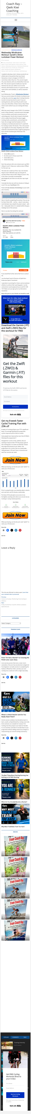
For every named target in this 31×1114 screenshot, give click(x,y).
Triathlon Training (16, 49)
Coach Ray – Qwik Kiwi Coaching (14, 7)
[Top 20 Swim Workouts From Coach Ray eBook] (15, 930)
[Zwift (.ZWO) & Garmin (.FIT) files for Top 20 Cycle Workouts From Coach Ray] (15, 888)
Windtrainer (15, 67)
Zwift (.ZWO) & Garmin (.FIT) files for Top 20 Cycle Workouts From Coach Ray (15, 896)
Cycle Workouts (6, 49)
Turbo (4, 62)
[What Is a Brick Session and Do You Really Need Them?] (15, 702)
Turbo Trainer (16, 62)
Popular (6, 1037)
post (15, 98)
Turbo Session (9, 62)
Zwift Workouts (23, 71)
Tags (25, 1037)
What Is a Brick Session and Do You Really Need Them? (13, 716)
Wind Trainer (9, 67)
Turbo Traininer (19, 64)
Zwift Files (11, 71)
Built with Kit (15, 414)
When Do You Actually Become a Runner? (14, 802)
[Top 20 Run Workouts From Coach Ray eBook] (15, 867)
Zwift (7, 71)
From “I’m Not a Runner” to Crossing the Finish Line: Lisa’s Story (15, 659)
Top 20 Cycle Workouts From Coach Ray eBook (14, 917)
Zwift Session (16, 71)
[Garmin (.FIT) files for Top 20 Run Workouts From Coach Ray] (15, 846)
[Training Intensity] (7, 1042)
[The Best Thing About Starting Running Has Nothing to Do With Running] (15, 763)
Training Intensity (19, 1042)
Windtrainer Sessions (10, 69)
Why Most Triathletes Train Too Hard (12, 827)
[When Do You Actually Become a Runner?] (15, 789)
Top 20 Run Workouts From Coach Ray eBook (14, 874)
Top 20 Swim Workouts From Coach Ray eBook (14, 938)
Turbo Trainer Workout (10, 64)
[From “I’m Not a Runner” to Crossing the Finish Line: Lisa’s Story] (15, 644)
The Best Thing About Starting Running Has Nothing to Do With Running (14, 776)
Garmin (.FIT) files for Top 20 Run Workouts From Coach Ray (15, 853)
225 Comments (18, 1045)
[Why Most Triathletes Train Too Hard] (15, 814)
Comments (15, 1037)
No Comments (5, 60)
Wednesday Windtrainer (11, 66)
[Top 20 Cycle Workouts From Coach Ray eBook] (15, 909)
